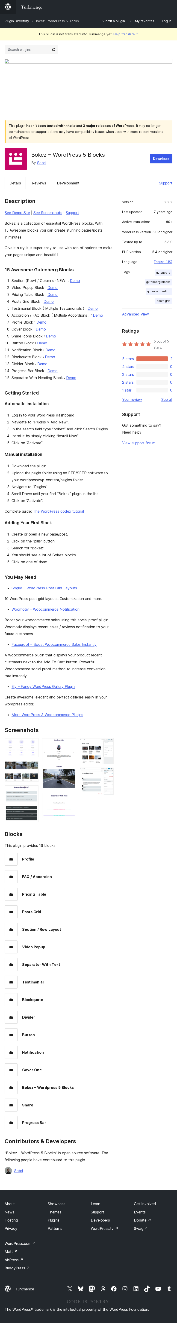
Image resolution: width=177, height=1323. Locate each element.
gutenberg (163, 272)
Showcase (56, 1203)
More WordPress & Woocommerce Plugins (47, 714)
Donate (142, 1220)
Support (165, 183)
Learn (95, 1203)
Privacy (11, 1228)
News (9, 1212)
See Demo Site (17, 212)
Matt (11, 1251)
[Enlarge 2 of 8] (32, 767)
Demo (75, 280)
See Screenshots (47, 212)
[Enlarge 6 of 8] (70, 799)
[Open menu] (169, 7)
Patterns (55, 1228)
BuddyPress (17, 1268)
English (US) (163, 262)
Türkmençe (24, 1289)
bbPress (14, 1260)
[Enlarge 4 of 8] (70, 744)
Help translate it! (126, 34)
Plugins (53, 1220)
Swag (141, 1228)
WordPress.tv (104, 1228)
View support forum (138, 443)
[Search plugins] (53, 49)
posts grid (163, 301)
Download (161, 159)
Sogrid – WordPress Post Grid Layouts (44, 588)
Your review (132, 399)
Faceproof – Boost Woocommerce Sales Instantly (54, 644)
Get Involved (145, 1203)
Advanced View (135, 314)
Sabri (41, 162)
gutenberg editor (159, 291)
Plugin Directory (17, 21)
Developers (100, 1220)
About (10, 1203)
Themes (54, 1212)
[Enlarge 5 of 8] (70, 771)
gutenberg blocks (158, 282)
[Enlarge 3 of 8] (32, 791)
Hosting (11, 1220)
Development (68, 183)
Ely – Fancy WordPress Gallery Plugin (43, 686)
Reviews (39, 183)
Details (15, 183)
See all (166, 399)
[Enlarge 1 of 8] (32, 744)
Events (140, 1212)
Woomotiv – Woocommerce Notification (46, 609)
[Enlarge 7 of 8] (107, 744)
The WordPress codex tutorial (58, 511)
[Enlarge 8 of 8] (107, 774)
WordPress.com (20, 1243)
